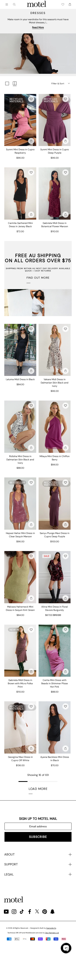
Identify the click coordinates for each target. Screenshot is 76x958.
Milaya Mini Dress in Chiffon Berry (55, 458)
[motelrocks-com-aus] (36, 4)
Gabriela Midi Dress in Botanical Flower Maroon (54, 225)
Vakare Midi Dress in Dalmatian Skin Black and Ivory (54, 383)
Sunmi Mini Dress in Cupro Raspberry (20, 151)
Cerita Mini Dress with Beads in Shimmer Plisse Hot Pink (54, 683)
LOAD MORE (38, 789)
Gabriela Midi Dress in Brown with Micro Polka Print (20, 683)
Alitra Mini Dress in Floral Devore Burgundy (54, 608)
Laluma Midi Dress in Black (20, 379)
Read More (38, 27)
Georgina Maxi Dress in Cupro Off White (20, 758)
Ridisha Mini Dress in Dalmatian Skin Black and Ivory (20, 459)
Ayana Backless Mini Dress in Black (54, 758)
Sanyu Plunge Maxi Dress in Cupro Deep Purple (54, 535)
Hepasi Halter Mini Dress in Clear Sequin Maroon (20, 535)
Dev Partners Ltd (52, 933)
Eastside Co (51, 928)
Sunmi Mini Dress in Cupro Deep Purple (54, 151)
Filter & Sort (57, 83)
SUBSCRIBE (38, 837)
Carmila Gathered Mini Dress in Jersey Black (20, 225)
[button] (31, 99)
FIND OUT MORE (38, 277)
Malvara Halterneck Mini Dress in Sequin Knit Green (20, 608)
